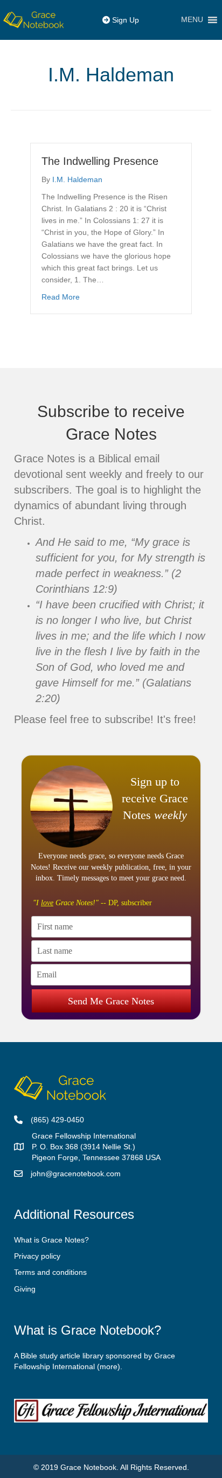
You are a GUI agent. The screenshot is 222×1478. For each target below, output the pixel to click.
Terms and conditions (50, 1272)
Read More (60, 296)
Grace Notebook (88, 1467)
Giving (25, 1289)
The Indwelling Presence (99, 161)
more (108, 1366)
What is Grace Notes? (51, 1240)
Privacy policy (37, 1256)
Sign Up (124, 20)
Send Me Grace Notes (111, 1001)
